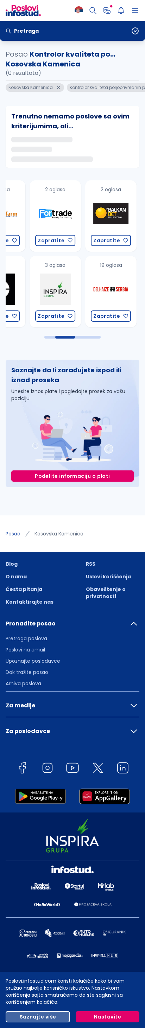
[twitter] (98, 769)
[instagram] (47, 769)
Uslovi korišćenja (108, 576)
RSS (90, 563)
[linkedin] (123, 769)
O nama (16, 576)
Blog (12, 563)
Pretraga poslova (26, 638)
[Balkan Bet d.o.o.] (86, 216)
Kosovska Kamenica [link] (58, 533)
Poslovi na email (25, 649)
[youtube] (72, 769)
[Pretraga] (93, 10)
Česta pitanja (24, 589)
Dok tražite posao (27, 672)
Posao (13, 533)
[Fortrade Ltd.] (30, 216)
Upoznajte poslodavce (33, 660)
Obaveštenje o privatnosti (106, 593)
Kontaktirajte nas (29, 601)
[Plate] (107, 10)
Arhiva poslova (23, 683)
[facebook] (22, 769)
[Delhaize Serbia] (86, 291)
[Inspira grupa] (30, 291)
